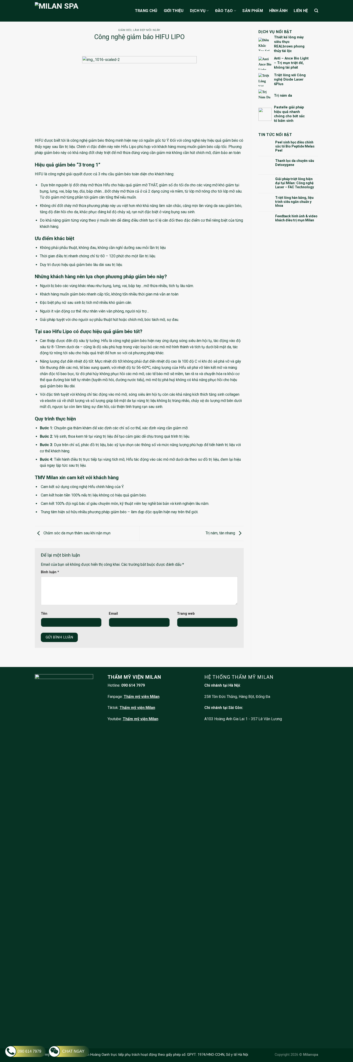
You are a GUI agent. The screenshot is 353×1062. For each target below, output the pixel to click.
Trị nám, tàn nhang (221, 533)
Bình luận (50, 572)
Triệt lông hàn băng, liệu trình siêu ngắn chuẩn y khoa (294, 202)
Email (113, 614)
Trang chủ (146, 10)
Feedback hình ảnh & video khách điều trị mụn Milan (296, 218)
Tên (44, 614)
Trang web (186, 614)
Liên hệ (301, 10)
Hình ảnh (278, 10)
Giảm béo (124, 30)
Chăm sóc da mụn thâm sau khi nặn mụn (76, 533)
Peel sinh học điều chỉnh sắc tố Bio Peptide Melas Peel (295, 146)
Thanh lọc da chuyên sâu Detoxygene (294, 163)
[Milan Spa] (72, 10)
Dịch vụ (198, 10)
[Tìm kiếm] (316, 10)
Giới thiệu (174, 10)
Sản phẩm (252, 10)
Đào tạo (224, 10)
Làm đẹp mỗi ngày (146, 30)
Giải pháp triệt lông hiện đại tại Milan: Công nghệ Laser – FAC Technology (294, 183)
